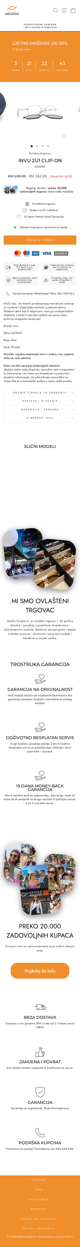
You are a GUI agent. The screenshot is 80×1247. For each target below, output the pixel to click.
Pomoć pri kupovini (39, 1219)
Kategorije (39, 1199)
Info (39, 1189)
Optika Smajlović (39, 1228)
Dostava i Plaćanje (40, 401)
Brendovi (39, 1209)
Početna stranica (39, 153)
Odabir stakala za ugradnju (40, 392)
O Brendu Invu (40, 417)
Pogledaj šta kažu (40, 970)
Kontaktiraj (42, 1149)
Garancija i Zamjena (40, 409)
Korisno (39, 1180)
